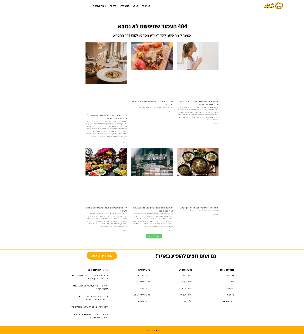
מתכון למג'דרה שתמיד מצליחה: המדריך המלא (199, 207)
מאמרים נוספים (100, 5)
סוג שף (135, 5)
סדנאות (113, 5)
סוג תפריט (124, 5)
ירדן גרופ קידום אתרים (152, 330)
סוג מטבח (146, 5)
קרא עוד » (215, 124)
